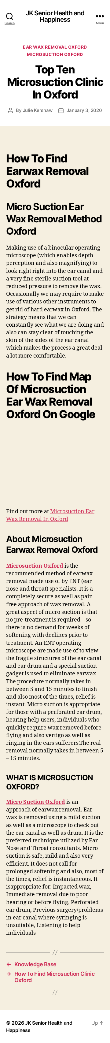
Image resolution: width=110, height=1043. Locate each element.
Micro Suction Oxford (35, 802)
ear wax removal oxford (55, 47)
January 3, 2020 (84, 110)
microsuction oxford (55, 54)
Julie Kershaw (38, 110)
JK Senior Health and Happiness (55, 16)
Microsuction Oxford (34, 566)
